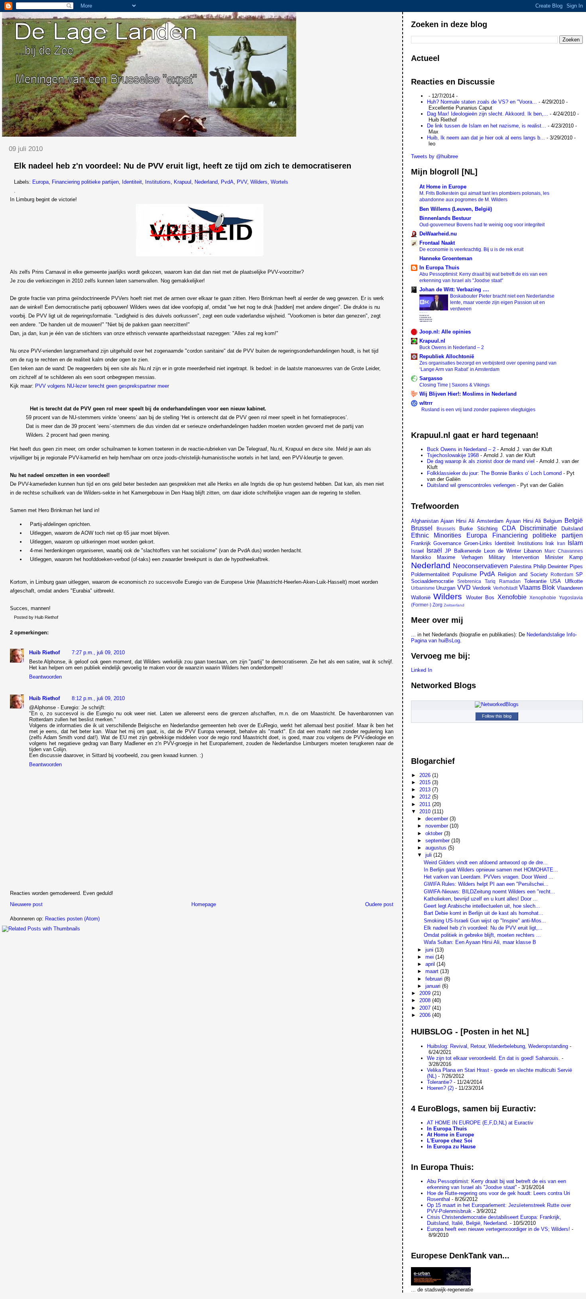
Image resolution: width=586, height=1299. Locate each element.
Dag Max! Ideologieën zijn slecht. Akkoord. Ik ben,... (487, 114)
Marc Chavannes (564, 550)
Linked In (421, 670)
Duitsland (572, 529)
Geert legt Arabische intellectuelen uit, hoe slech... (482, 906)
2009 (425, 993)
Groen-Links (478, 543)
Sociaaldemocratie (432, 581)
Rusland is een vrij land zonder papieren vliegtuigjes (478, 409)
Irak (549, 543)
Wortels (279, 182)
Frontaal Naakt (437, 243)
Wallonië (421, 597)
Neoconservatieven (480, 566)
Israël (434, 550)
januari (433, 986)
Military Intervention (514, 557)
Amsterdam (490, 521)
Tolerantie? (439, 1082)
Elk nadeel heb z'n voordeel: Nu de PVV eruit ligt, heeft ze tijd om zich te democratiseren (182, 165)
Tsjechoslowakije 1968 (453, 455)
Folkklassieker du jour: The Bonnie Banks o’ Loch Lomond (494, 473)
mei (430, 957)
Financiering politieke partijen (85, 182)
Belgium (552, 521)
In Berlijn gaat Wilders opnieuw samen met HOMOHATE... (491, 870)
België (573, 520)
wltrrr (426, 403)
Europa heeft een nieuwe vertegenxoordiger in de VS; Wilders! (498, 1229)
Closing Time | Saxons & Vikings (454, 385)
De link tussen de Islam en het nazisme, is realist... (486, 126)
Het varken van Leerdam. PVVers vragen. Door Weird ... (488, 877)
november (437, 826)
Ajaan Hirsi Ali (457, 521)
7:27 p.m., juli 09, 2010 (98, 652)
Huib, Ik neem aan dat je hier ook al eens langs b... (486, 138)
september (438, 841)
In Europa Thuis (439, 268)
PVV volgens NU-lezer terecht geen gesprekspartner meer (102, 386)
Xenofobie (512, 597)
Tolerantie (535, 581)
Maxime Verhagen (460, 557)
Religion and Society (523, 574)
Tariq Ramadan (503, 581)
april (431, 964)
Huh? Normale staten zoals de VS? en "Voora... (482, 102)
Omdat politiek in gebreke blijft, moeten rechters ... (482, 935)
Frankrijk (421, 543)
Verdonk (481, 588)
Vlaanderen (570, 588)
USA (555, 581)
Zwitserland (454, 605)
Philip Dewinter (550, 566)
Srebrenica (469, 581)
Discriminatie (538, 528)
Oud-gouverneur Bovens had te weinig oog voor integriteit (482, 225)
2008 (425, 1000)
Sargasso (430, 378)
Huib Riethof (44, 652)
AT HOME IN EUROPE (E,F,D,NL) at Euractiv (480, 1123)
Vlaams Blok (537, 587)
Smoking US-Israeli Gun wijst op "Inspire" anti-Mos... (485, 921)
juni (430, 950)
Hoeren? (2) (440, 1088)
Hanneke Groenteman (445, 258)
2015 (425, 782)
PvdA (227, 182)
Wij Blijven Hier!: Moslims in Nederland (468, 394)
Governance (447, 543)
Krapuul (182, 182)
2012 (425, 797)
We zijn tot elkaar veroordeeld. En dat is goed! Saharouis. (493, 1058)
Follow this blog (496, 716)
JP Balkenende (463, 551)
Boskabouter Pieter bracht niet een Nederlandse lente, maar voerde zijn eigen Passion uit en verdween (502, 302)
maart (432, 971)
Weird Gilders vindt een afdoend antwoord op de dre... (486, 862)
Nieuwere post (26, 904)
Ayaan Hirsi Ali (523, 521)
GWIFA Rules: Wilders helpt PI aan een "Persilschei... (486, 884)
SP (579, 574)
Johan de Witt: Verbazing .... (454, 289)
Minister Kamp (564, 557)
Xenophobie (542, 597)
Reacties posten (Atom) (72, 919)
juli (429, 855)
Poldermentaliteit (430, 574)
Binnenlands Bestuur (445, 218)
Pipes (576, 566)
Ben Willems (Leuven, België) (455, 209)
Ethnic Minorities (436, 535)
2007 (425, 1008)
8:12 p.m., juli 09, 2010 (98, 698)
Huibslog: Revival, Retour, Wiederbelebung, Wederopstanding (497, 1046)
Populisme (464, 574)
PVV (242, 182)
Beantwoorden (45, 677)
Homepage (203, 904)
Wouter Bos (480, 597)
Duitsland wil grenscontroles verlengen (471, 485)
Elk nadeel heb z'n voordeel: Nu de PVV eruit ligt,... (483, 928)
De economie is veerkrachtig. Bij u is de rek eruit (471, 249)
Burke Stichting (478, 529)
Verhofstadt (505, 588)
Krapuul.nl (432, 341)
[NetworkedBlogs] (497, 704)
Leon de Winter (502, 551)
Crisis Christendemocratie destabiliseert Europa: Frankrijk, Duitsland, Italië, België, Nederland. (494, 1220)
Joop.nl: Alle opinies (445, 332)
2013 (425, 790)
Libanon (533, 551)
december (437, 819)
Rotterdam (562, 574)
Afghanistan (425, 521)
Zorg (437, 604)
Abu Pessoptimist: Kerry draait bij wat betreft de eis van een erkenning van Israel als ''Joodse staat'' (496, 1184)
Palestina (520, 566)
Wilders (258, 182)
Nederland (206, 182)
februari (434, 979)
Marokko (421, 557)
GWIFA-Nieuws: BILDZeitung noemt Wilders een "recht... (489, 892)
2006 (425, 1015)
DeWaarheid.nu (438, 234)
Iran (561, 543)
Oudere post (379, 904)
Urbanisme (423, 588)
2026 (425, 775)
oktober (434, 833)
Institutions (158, 182)
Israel (417, 551)
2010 (425, 811)
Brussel (422, 528)
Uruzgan (445, 588)
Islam (575, 543)
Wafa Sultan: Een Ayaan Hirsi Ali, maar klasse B (480, 942)
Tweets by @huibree (434, 156)
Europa (40, 182)
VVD (464, 587)
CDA (509, 528)
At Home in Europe (442, 187)
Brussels (446, 528)
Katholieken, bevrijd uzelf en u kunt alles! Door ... (481, 899)
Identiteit (132, 182)
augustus (436, 848)
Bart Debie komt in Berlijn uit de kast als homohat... (483, 913)
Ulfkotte (574, 581)
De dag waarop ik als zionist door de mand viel (481, 461)
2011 (425, 804)
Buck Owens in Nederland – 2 (451, 347)
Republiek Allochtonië (446, 356)
